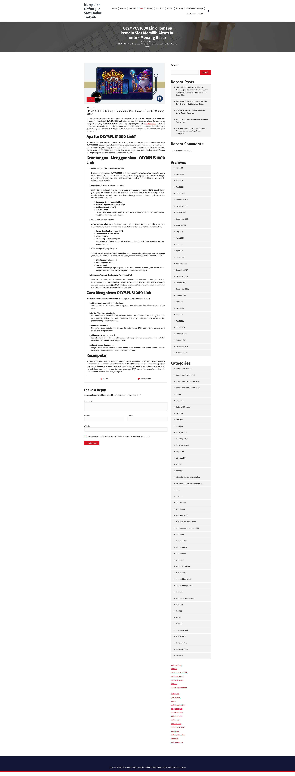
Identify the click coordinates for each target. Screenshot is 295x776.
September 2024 (182, 289)
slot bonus (180, 509)
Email (130, 416)
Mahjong (179, 8)
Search (174, 65)
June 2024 (180, 308)
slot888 (179, 624)
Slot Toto (179, 605)
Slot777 (179, 611)
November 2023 (182, 353)
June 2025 (180, 238)
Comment (88, 401)
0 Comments (146, 379)
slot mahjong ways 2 (184, 586)
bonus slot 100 (177, 712)
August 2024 (181, 295)
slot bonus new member (186, 522)
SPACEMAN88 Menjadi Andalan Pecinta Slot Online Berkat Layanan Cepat (191, 102)
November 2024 (182, 276)
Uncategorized (182, 649)
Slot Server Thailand (194, 14)
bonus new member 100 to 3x (187, 381)
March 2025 (180, 257)
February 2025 (181, 263)
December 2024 (182, 270)
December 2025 (182, 200)
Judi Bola (132, 8)
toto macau (175, 697)
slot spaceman (177, 742)
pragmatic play (177, 709)
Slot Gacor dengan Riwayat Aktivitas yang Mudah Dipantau (190, 111)
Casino (123, 8)
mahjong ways (182, 439)
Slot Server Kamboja (195, 8)
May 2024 (179, 315)
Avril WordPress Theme (177, 767)
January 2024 (181, 340)
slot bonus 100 (182, 515)
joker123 (174, 669)
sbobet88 (179, 471)
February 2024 (181, 334)
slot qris (179, 592)
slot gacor (180, 560)
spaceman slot (182, 630)
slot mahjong (176, 665)
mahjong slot (181, 432)
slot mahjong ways (183, 579)
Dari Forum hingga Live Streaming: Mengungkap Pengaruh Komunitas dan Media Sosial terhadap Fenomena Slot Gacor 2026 (192, 91)
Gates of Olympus (183, 407)
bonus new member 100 (185, 375)
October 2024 (181, 283)
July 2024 (179, 302)
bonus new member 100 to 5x (187, 388)
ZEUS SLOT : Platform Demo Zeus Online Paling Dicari (192, 120)
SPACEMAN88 (181, 637)
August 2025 (181, 225)
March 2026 (180, 193)
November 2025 (182, 206)
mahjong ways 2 (182, 445)
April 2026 (180, 187)
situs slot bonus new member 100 (189, 483)
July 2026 (179, 168)
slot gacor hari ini (183, 566)
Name (87, 416)
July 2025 (179, 232)
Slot (141, 8)
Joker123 (179, 413)
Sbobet (170, 8)
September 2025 (182, 219)
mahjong (179, 426)
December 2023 (182, 346)
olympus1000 (150, 124)
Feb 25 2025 (91, 107)
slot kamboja (181, 573)
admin (105, 379)
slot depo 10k (181, 541)
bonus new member (179, 687)
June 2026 (180, 174)
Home (114, 8)
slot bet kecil (181, 503)
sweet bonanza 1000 (179, 673)
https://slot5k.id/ (178, 727)
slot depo (180, 535)
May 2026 (179, 181)
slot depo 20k (181, 547)
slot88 (178, 617)
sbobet (179, 464)
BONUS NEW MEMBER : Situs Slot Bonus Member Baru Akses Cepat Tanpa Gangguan (191, 131)
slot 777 (174, 684)
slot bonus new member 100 (187, 528)
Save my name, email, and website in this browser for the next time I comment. (118, 436)
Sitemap (149, 8)
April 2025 (180, 251)
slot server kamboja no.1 (186, 598)
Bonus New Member (184, 369)
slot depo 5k (181, 554)
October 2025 (181, 212)
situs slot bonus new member (188, 477)
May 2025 (179, 244)
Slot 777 (179, 496)
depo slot (180, 400)
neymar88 (180, 452)
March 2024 (180, 327)
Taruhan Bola (181, 643)
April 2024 (180, 321)
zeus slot (179, 656)
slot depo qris (176, 716)
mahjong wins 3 (177, 680)
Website (87, 426)
